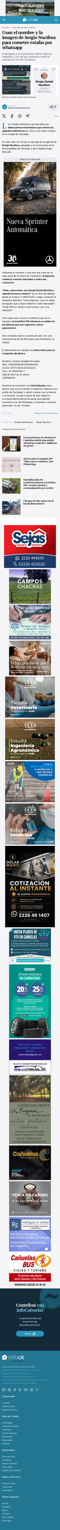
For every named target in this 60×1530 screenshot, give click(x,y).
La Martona (6, 1460)
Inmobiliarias (7, 1490)
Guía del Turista (10, 1416)
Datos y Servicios (11, 1477)
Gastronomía (7, 1437)
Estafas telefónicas (23, 422)
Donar (28, 1333)
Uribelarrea (6, 1430)
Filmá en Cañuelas (9, 1463)
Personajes (6, 1521)
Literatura (6, 1514)
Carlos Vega (7, 1467)
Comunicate (8, 1396)
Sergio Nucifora (43, 422)
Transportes (7, 1487)
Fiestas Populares (9, 1433)
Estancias (6, 1444)
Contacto (6, 1403)
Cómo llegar (7, 1423)
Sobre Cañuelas (10, 1497)
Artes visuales (8, 1517)
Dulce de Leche (8, 1457)
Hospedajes (7, 1440)
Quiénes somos (8, 1406)
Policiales (6, 28)
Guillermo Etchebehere (11, 1470)
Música (5, 1510)
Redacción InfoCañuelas (46, 413)
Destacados (8, 1450)
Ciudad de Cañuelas (10, 1426)
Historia (5, 1503)
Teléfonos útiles (9, 1483)
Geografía (6, 1507)
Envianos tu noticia (9, 1410)
